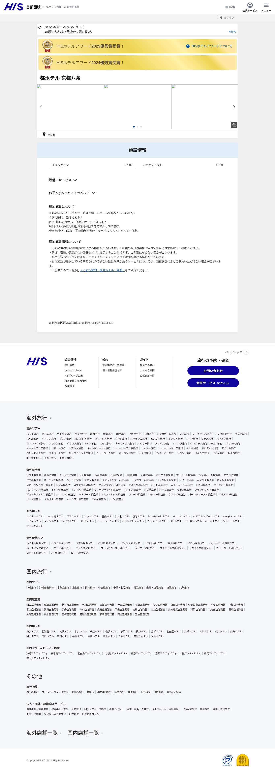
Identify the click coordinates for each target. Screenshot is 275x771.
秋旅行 (90, 692)
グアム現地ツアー (85, 543)
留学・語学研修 (221, 709)
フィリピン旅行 (223, 433)
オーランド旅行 (127, 453)
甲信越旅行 (104, 587)
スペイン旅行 (162, 443)
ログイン (229, 17)
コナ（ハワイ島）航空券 (39, 484)
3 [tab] (141, 127)
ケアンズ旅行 (76, 448)
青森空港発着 (124, 604)
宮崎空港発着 (69, 614)
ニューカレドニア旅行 (171, 448)
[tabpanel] (70, 106)
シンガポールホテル (159, 516)
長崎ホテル (94, 636)
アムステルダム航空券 (113, 494)
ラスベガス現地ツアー (201, 548)
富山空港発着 (33, 609)
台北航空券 (85, 475)
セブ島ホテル (69, 521)
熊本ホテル (109, 636)
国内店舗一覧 (83, 732)
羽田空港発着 (33, 604)
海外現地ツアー (36, 538)
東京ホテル (32, 631)
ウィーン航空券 (136, 494)
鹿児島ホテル (140, 636)
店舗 (232, 7)
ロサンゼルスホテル (133, 521)
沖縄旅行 (31, 587)
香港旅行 (120, 433)
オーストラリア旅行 (37, 448)
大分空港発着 (33, 614)
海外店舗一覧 (42, 732)
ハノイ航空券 (74, 479)
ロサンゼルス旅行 (36, 453)
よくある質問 (147, 370)
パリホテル (176, 521)
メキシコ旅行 (202, 453)
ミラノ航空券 (184, 489)
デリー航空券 (186, 479)
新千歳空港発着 (70, 604)
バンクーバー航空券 (37, 489)
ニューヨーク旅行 (106, 453)
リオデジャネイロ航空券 (107, 489)
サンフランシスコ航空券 (112, 484)
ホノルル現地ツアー (37, 543)
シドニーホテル (231, 521)
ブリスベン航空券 (227, 494)
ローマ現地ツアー (80, 552)
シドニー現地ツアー (145, 548)
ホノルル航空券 (225, 479)
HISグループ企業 (74, 375)
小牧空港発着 (218, 604)
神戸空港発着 (87, 609)
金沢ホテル (157, 631)
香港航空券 (101, 475)
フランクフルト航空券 (207, 489)
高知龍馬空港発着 (177, 609)
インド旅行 (121, 438)
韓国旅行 (95, 433)
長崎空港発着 (235, 609)
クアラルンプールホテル (206, 516)
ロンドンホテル (193, 521)
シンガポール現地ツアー (223, 543)
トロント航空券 (60, 489)
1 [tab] (134, 127)
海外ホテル (33, 511)
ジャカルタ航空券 (166, 479)
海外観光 (145, 692)
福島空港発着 (178, 604)
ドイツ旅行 (90, 443)
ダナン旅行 (65, 438)
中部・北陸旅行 (121, 587)
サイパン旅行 (64, 433)
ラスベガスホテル (156, 521)
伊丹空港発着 (69, 609)
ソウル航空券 (33, 475)
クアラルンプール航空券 (115, 479)
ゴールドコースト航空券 (202, 494)
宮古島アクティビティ (89, 653)
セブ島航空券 (33, 479)
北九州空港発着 (216, 609)
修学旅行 (205, 709)
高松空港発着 (140, 609)
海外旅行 (36, 417)
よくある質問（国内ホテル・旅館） (102, 270)
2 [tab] (137, 127)
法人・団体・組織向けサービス (46, 704)
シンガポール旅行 (166, 433)
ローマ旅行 (192, 438)
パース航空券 (33, 499)
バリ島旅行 (32, 438)
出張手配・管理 (59, 709)
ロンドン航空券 (132, 489)
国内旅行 (36, 571)
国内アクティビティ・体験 (43, 648)
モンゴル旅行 (157, 438)
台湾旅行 (108, 433)
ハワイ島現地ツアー (62, 543)
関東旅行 (90, 587)
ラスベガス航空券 (138, 484)
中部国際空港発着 (198, 604)
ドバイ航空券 (98, 499)
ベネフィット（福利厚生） (166, 709)
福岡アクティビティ (214, 653)
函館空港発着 (107, 604)
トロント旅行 (184, 453)
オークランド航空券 (77, 499)
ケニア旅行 (50, 458)
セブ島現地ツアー (154, 543)
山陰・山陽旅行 (154, 587)
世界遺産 (158, 692)
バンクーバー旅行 (164, 453)
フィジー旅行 (148, 448)
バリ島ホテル (87, 521)
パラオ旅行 (81, 433)
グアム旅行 (48, 433)
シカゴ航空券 (203, 484)
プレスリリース (73, 370)
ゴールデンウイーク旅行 (55, 692)
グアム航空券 (63, 484)
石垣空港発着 (124, 614)
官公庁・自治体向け (55, 714)
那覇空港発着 (107, 614)
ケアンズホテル (34, 526)
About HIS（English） (77, 380)
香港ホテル (138, 516)
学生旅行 (133, 692)
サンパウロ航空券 (81, 489)
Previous (41, 107)
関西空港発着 (51, 609)
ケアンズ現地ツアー (86, 548)
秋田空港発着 (142, 604)
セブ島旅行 (241, 433)
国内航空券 (33, 599)
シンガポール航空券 (209, 475)
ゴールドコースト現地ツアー (116, 548)
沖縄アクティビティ (37, 653)
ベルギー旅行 (144, 443)
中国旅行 (149, 433)
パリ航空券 (150, 489)
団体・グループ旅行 (95, 709)
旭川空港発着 (89, 604)
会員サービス (250, 10)
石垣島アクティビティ (62, 653)
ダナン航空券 (91, 479)
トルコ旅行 (234, 453)
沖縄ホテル (157, 636)
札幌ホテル (65, 631)
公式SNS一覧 (147, 375)
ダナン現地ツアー (63, 548)
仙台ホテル (81, 631)
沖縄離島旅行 (46, 587)
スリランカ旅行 (138, 438)
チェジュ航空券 (67, 475)
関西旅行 (138, 587)
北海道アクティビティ (116, 653)
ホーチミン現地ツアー (38, 548)
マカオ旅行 (135, 433)
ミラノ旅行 (207, 438)
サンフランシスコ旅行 (81, 453)
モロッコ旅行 (66, 458)
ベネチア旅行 (223, 438)
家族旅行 (120, 692)
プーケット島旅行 (202, 433)
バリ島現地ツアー (107, 543)
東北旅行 (77, 587)
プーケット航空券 (185, 475)
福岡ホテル (78, 636)
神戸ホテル (221, 631)
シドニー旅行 (58, 448)
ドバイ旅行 (218, 453)
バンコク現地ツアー (131, 543)
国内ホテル (33, 626)
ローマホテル (212, 521)
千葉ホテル (96, 631)
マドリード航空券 (88, 494)
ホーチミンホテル (232, 516)
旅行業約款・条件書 (113, 365)
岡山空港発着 (122, 609)
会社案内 (69, 365)
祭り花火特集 (173, 692)
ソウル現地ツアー (197, 543)
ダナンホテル (51, 521)
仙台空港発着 (160, 604)
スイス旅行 (106, 443)
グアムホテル (74, 516)
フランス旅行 (56, 443)
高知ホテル (63, 636)
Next (234, 107)
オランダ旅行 (180, 443)
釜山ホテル (108, 516)
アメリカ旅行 (228, 448)
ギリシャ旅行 (233, 443)
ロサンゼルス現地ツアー (173, 548)
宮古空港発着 (142, 614)
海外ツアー (33, 428)
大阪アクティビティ (190, 653)
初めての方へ (147, 365)
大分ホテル (124, 636)
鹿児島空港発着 (88, 614)
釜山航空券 (50, 475)
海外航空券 (33, 470)
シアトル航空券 (159, 484)
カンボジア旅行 (83, 438)
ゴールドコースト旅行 (99, 448)
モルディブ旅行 (210, 448)
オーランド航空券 (223, 484)
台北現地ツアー (176, 543)
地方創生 (74, 714)
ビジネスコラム (90, 714)
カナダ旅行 (145, 453)
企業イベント (116, 709)
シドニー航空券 (156, 494)
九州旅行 (184, 587)
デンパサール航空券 (143, 479)
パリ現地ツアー (59, 552)
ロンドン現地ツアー (37, 552)
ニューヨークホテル (108, 521)
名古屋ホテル (173, 631)
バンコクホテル (181, 516)
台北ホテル (123, 516)
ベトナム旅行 (49, 438)
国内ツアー (33, 582)
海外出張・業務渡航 (37, 709)
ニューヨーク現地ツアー (229, 548)
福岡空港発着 (198, 609)
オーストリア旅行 (124, 443)
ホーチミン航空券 (53, 479)
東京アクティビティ (141, 653)
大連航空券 (147, 475)
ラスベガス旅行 (57, 453)
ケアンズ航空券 (177, 494)
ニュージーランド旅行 (126, 448)
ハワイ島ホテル (55, 516)
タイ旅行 (184, 433)
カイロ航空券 (116, 499)
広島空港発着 (104, 609)
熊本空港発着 (51, 614)
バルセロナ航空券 (65, 494)
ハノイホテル (33, 521)
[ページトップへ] (246, 351)
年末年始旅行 (104, 692)
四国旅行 (171, 587)
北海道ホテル (49, 631)
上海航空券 (116, 475)
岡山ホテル (32, 636)
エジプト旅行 (33, 458)
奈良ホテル (236, 631)
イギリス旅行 (74, 443)
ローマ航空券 (166, 489)
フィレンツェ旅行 (36, 443)
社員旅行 (76, 709)
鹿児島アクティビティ (38, 658)
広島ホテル (48, 636)
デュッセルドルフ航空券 (39, 494)
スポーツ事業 (33, 714)
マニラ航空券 (231, 475)
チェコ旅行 (216, 443)
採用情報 (69, 386)
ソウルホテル (91, 516)
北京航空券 (131, 475)
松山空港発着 (157, 609)
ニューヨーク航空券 (182, 484)
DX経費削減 (190, 709)
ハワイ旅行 (32, 433)
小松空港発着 (235, 604)
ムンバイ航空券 (205, 479)
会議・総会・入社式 (138, 709)
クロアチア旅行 (198, 443)
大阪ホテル (206, 631)
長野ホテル (142, 631)
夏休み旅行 (77, 692)
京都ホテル (190, 631)
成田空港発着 (51, 604)
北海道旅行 (63, 587)
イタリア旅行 (175, 438)
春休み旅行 (32, 692)
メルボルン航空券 (53, 499)
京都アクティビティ (166, 653)
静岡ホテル (127, 631)
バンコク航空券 (164, 475)
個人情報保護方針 (112, 370)
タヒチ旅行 (192, 448)
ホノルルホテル (34, 516)
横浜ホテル (111, 631)
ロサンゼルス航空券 (84, 484)
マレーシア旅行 (103, 438)
